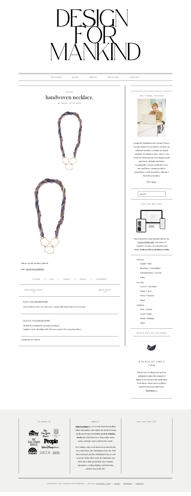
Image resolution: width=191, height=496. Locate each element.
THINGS (140, 305)
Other (142, 277)
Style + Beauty (146, 309)
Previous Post (34, 290)
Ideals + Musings (147, 318)
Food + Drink (146, 313)
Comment (101, 279)
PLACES (140, 282)
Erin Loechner (82, 426)
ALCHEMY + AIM (103, 483)
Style (69, 92)
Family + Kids (146, 263)
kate (26, 302)
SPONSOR (128, 483)
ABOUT (93, 77)
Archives (113, 77)
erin (64, 103)
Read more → (152, 390)
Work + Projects (147, 295)
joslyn (27, 320)
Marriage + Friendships (150, 268)
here (154, 181)
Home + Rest (145, 291)
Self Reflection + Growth (150, 272)
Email (83, 279)
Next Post (105, 290)
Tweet (67, 279)
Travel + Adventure (148, 286)
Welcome (56, 77)
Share (37, 279)
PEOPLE (140, 259)
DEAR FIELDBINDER (35, 269)
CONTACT (139, 483)
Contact (135, 77)
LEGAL (117, 483)
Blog (76, 77)
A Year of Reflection (145, 242)
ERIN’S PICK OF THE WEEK (152, 333)
